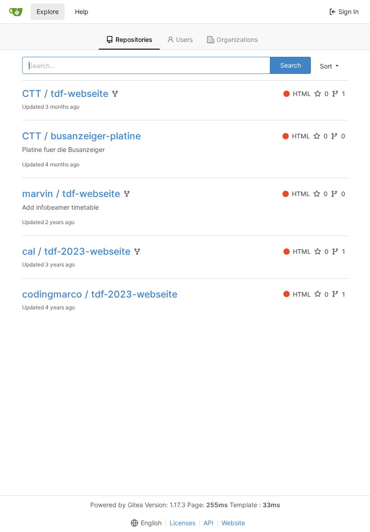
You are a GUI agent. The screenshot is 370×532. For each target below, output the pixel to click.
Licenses (182, 523)
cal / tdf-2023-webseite (76, 251)
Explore (48, 11)
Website (233, 523)
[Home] (16, 11)
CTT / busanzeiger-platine (81, 136)
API (208, 523)
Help (81, 11)
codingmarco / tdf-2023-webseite (99, 294)
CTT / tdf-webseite (65, 93)
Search (290, 65)
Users (184, 39)
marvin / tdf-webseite (71, 193)
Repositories (134, 39)
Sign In (348, 11)
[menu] (330, 65)
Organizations (237, 39)
